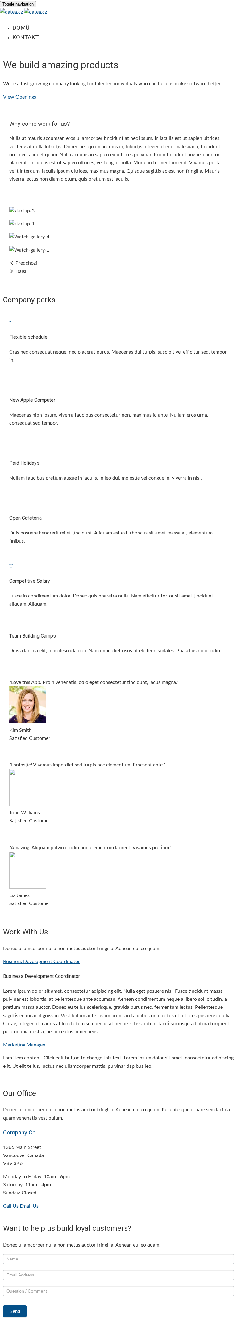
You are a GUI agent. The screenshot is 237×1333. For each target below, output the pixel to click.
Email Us (29, 1206)
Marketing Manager (24, 1044)
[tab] (118, 962)
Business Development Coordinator (41, 961)
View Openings (19, 96)
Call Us (11, 1206)
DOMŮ (20, 27)
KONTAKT (25, 37)
